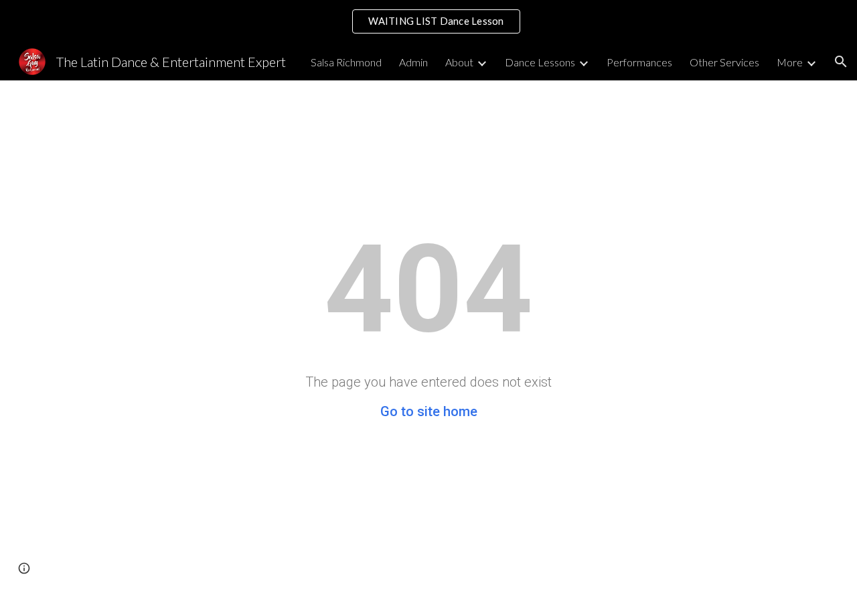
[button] (841, 62)
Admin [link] (413, 62)
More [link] (790, 62)
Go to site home (428, 411)
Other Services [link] (724, 62)
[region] (428, 21)
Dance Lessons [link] (540, 62)
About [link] (459, 62)
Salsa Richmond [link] (346, 62)
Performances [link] (639, 62)
